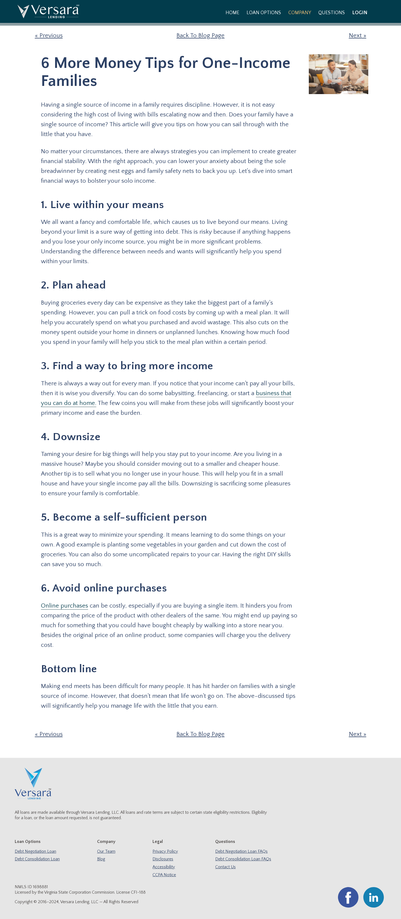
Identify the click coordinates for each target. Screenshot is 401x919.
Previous (51, 35)
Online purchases (64, 605)
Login (359, 13)
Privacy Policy (165, 851)
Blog (101, 859)
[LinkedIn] (373, 906)
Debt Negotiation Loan (35, 851)
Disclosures (162, 859)
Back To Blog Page (200, 35)
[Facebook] (348, 906)
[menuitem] (232, 12)
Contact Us (225, 867)
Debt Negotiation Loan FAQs (241, 851)
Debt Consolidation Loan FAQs (243, 859)
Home (232, 13)
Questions (331, 13)
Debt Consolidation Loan (37, 859)
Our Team (106, 851)
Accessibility (163, 867)
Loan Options (264, 13)
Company (299, 13)
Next (355, 35)
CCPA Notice (164, 875)
